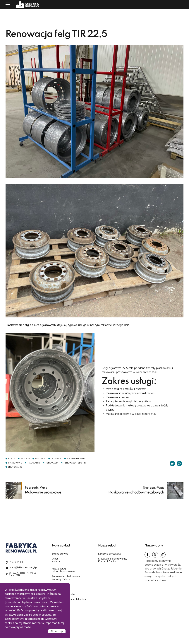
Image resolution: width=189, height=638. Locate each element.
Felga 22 (25, 459)
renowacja (52, 463)
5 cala (11, 459)
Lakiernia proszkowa (63, 571)
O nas (55, 558)
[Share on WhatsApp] (179, 463)
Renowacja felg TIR (75, 463)
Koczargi (40, 459)
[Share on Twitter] (172, 463)
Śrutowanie (15, 467)
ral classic (34, 463)
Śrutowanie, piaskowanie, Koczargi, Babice (66, 578)
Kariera (56, 561)
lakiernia (56, 459)
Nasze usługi (59, 568)
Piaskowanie (15, 463)
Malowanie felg (76, 459)
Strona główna (60, 553)
